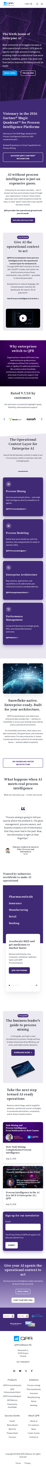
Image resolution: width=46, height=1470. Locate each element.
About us (33, 1421)
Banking (18, 985)
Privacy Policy (15, 1234)
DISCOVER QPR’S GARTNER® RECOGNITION (23, 157)
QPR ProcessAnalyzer (12, 1385)
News (33, 1429)
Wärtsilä (12, 1429)
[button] (37, 4)
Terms (18, 1463)
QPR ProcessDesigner (12, 1396)
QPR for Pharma (19, 970)
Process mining (33, 1385)
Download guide (22, 1052)
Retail (16, 985)
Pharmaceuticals (9, 985)
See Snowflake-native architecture (23, 763)
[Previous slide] (4, 419)
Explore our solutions (23, 220)
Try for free (28, 73)
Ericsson (12, 1437)
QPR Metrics (12, 1400)
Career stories (34, 1433)
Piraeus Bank (12, 1433)
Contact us (33, 1437)
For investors (33, 1425)
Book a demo (9, 73)
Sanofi (12, 1421)
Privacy (28, 1463)
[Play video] (23, 318)
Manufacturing (13, 985)
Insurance (11, 985)
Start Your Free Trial (23, 1300)
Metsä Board (12, 1425)
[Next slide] (41, 419)
